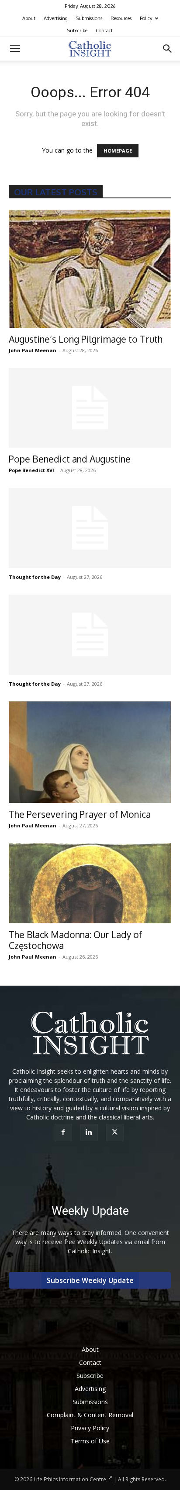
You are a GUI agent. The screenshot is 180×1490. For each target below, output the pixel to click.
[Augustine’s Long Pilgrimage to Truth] (90, 269)
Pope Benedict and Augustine (70, 459)
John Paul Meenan (32, 350)
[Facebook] (64, 1132)
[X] (116, 1132)
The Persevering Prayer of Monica (80, 814)
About (28, 18)
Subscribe (77, 30)
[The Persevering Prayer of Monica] (90, 752)
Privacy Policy (90, 1428)
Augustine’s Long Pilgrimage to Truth (86, 339)
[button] (15, 49)
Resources (121, 18)
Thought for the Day (35, 577)
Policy (146, 18)
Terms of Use (90, 1441)
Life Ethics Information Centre (70, 1479)
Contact (104, 30)
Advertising (56, 18)
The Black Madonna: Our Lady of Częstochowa (75, 940)
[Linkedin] (90, 1132)
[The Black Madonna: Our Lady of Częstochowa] (90, 883)
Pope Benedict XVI (31, 470)
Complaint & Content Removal (90, 1415)
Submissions (89, 18)
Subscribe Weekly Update (90, 1280)
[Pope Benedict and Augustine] (90, 408)
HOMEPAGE (118, 150)
